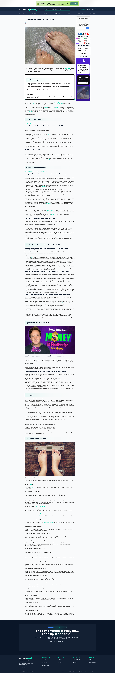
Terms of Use (62, 671)
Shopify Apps (57, 13)
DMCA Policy (71, 671)
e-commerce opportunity (44, 159)
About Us (88, 9)
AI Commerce (21, 13)
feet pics (67, 68)
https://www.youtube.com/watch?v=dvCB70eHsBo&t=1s (37, 123)
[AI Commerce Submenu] (25, 13)
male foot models (59, 103)
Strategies (45, 13)
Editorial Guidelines (92, 662)
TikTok (32, 257)
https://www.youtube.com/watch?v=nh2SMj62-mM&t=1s (37, 171)
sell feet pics (32, 487)
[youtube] (88, 34)
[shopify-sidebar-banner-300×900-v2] (83, 79)
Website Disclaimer (75, 671)
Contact (92, 9)
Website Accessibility (91, 671)
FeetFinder (62, 183)
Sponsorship (92, 13)
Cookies (86, 671)
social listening (63, 302)
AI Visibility (34, 13)
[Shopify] (57, 3)
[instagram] (85, 34)
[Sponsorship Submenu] (96, 13)
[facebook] (79, 34)
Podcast (68, 13)
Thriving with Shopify (45, 665)
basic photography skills (48, 522)
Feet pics (49, 134)
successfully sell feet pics (54, 102)
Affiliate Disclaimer (81, 671)
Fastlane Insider (80, 13)
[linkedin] (81, 34)
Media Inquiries (75, 664)
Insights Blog (44, 659)
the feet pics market (40, 506)
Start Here (60, 659)
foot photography (49, 210)
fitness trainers (52, 137)
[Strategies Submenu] (48, 13)
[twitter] (83, 34)
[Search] (46, 9)
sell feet (30, 111)
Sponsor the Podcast (76, 659)
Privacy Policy (66, 671)
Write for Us (75, 662)
